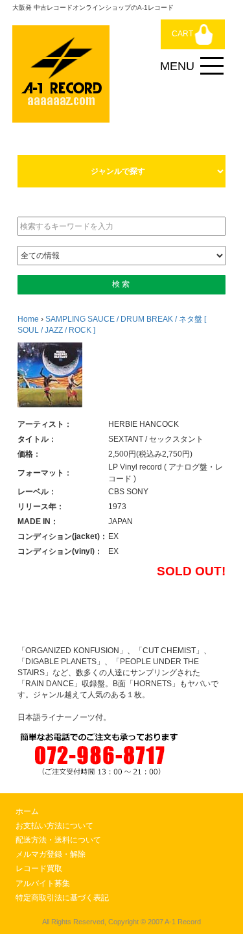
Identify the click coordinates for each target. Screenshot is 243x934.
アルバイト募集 (43, 883)
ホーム (27, 811)
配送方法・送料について (58, 839)
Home (28, 319)
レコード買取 (39, 868)
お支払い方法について (54, 825)
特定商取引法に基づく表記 (62, 897)
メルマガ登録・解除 (51, 854)
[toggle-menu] (212, 66)
